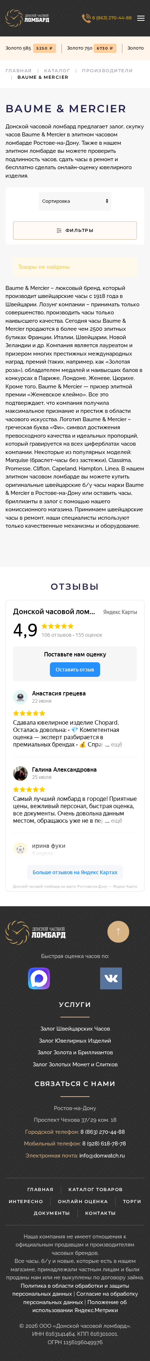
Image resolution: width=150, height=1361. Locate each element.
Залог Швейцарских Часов (75, 1028)
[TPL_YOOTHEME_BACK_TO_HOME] (27, 18)
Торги (132, 1201)
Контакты (100, 1213)
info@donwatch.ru (102, 1155)
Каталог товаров (95, 1189)
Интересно (26, 1201)
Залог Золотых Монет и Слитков (75, 1064)
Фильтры (79, 230)
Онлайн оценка (83, 1201)
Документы (52, 1213)
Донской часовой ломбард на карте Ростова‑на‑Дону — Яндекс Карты (75, 886)
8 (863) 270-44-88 (111, 17)
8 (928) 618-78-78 (104, 1143)
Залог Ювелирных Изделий (75, 1041)
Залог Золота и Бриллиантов (75, 1052)
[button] (141, 18)
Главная (40, 1189)
